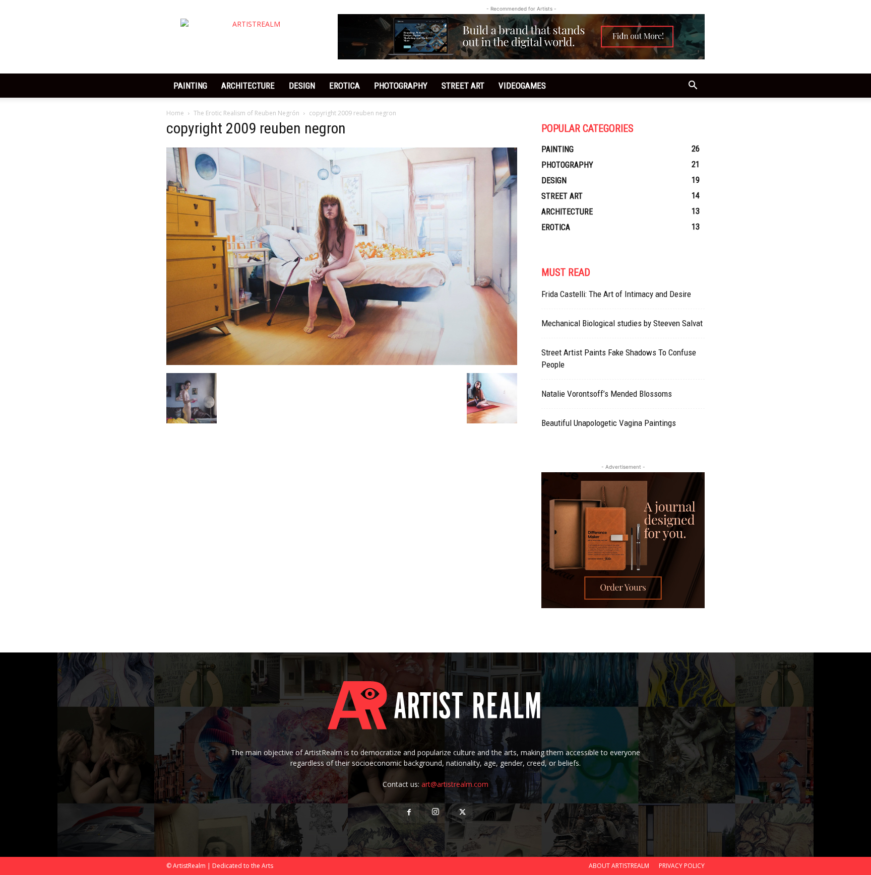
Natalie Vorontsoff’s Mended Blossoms (606, 394)
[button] (692, 86)
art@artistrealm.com (454, 784)
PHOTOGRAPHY (400, 86)
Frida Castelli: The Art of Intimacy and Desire (616, 294)
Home (175, 113)
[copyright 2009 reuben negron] (341, 362)
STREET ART (463, 86)
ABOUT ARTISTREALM (619, 865)
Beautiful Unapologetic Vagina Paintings (608, 423)
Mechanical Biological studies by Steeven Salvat (622, 323)
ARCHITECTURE (248, 86)
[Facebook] (409, 813)
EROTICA (344, 86)
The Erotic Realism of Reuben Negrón (246, 113)
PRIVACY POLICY (682, 865)
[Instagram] (435, 813)
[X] (462, 813)
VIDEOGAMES (522, 86)
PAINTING (190, 86)
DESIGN (302, 86)
